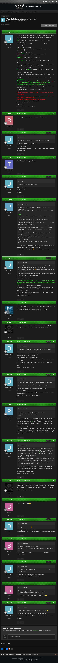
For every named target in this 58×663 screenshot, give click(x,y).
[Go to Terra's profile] (9, 164)
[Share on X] (5, 649)
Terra (9, 157)
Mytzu (9, 302)
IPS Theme (14, 658)
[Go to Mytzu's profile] (9, 310)
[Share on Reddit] (9, 649)
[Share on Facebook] (7, 649)
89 (9, 173)
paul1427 (9, 199)
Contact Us (38, 658)
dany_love (10, 20)
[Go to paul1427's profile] (9, 207)
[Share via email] (12, 649)
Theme (25, 658)
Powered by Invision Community (29, 660)
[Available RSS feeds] (55, 654)
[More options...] (53, 32)
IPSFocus (21, 658)
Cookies (44, 658)
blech (9, 113)
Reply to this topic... (16, 636)
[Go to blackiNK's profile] (9, 507)
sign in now (35, 630)
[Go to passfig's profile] (9, 329)
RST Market (24, 20)
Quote (21, 110)
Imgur (18, 38)
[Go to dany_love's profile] (3, 20)
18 (9, 515)
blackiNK (9, 499)
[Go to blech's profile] (9, 120)
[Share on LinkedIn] (2, 649)
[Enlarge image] (33, 249)
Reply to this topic (49, 25)
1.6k (10, 128)
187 (10, 337)
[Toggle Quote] (19, 137)
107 (10, 318)
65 (9, 215)
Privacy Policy (32, 658)
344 (10, 47)
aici (32, 421)
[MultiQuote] (18, 110)
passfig (9, 322)
